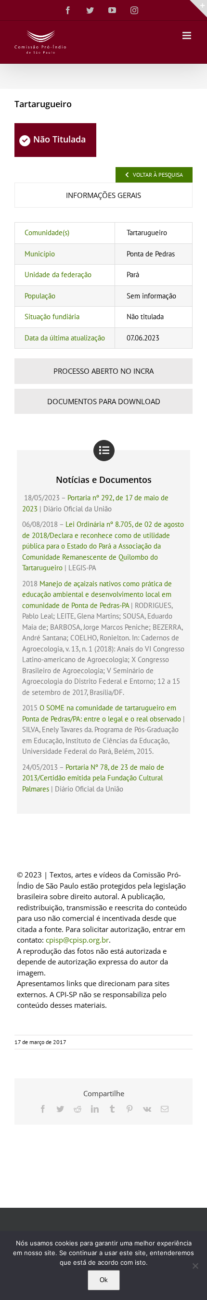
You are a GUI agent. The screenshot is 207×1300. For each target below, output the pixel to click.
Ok (104, 1280)
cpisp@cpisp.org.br (77, 940)
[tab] (103, 195)
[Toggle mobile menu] (187, 35)
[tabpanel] (103, 285)
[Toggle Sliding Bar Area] (198, 8)
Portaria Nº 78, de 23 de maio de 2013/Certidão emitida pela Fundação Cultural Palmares (93, 778)
